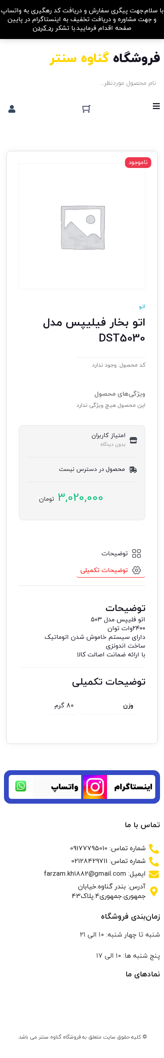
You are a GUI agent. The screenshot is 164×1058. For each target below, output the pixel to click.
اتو (142, 306)
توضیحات (115, 553)
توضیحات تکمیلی (104, 570)
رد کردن (43, 28)
